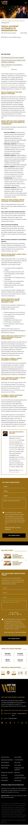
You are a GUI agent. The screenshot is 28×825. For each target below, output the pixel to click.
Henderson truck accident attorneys (11, 85)
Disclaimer (19, 795)
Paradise (10, 790)
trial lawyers (22, 459)
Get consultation (14, 535)
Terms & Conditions (20, 632)
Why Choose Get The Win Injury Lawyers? (12, 57)
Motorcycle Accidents (7, 759)
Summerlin (18, 788)
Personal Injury (5, 757)
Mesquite (10, 792)
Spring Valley (4, 790)
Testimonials (4, 768)
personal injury (13, 440)
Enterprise (23, 788)
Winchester (15, 790)
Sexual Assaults (5, 765)
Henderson (3, 788)
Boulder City (4, 792)
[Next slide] (25, 560)
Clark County (16, 792)
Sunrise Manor (22, 790)
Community (4, 778)
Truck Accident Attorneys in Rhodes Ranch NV (18, 556)
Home (3, 21)
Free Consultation (19, 775)
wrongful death (13, 449)
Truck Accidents (18, 759)
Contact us (4, 775)
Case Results (4, 780)
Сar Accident (17, 757)
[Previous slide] (2, 560)
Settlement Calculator (7, 772)
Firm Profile (17, 765)
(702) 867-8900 (20, 426)
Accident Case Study (20, 778)
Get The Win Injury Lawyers (16, 432)
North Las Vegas (11, 788)
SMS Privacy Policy (10, 527)
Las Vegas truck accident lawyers (15, 21)
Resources (17, 772)
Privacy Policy (13, 795)
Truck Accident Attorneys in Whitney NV (17, 563)
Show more (14, 69)
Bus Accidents (5, 762)
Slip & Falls (17, 762)
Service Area (17, 780)
